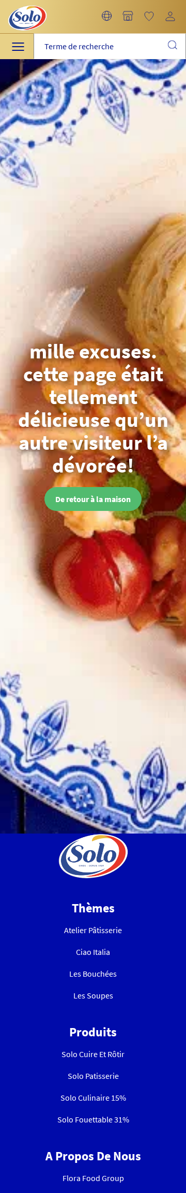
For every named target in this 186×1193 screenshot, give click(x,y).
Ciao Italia (93, 952)
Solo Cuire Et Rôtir (93, 1054)
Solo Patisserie (93, 1076)
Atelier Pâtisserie (93, 930)
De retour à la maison (93, 499)
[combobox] (110, 46)
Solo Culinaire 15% (93, 1097)
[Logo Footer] (93, 840)
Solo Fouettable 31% (93, 1119)
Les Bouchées (93, 973)
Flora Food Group (93, 1178)
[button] (106, 16)
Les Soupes (93, 995)
